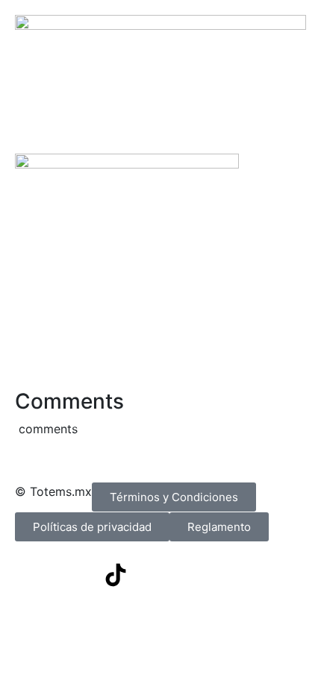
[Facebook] (33, 575)
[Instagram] (74, 575)
